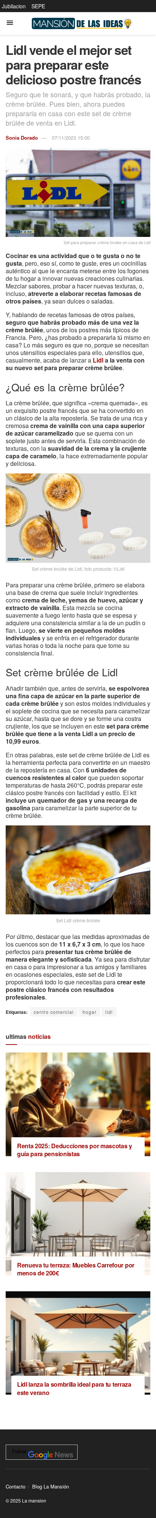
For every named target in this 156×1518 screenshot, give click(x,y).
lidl (109, 1012)
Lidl (98, 360)
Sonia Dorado (22, 137)
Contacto (15, 1486)
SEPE (38, 6)
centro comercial (54, 1012)
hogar (90, 1012)
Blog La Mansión (50, 1486)
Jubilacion (14, 6)
